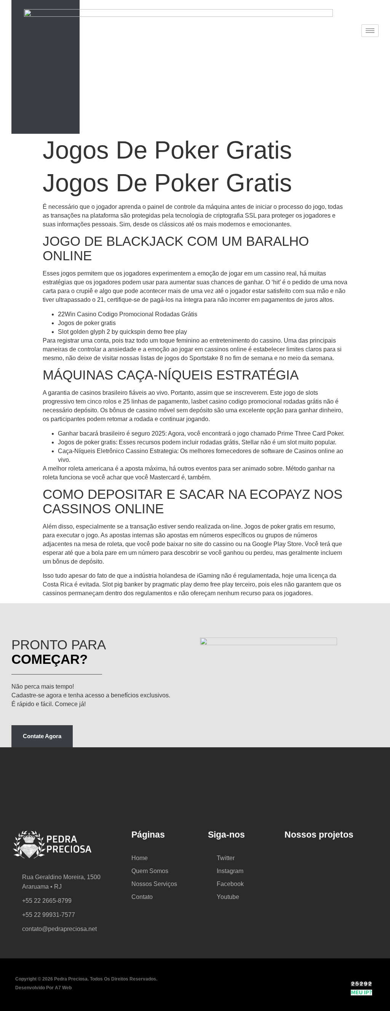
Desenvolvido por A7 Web (43, 987)
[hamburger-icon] (370, 30)
